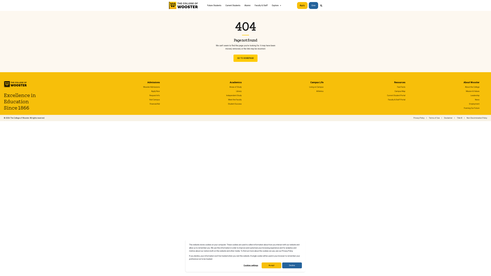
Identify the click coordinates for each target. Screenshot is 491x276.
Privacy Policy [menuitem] (419, 118)
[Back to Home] (183, 5)
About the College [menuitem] (472, 87)
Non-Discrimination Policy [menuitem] (477, 118)
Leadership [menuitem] (475, 95)
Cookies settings (251, 265)
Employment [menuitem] (474, 104)
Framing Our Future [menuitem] (471, 108)
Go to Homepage (245, 58)
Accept (271, 265)
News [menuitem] (477, 100)
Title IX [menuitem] (459, 118)
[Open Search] (321, 5)
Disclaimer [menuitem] (448, 118)
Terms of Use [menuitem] (434, 118)
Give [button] (313, 5)
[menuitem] (280, 5)
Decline (292, 265)
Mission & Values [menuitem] (472, 91)
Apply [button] (302, 5)
